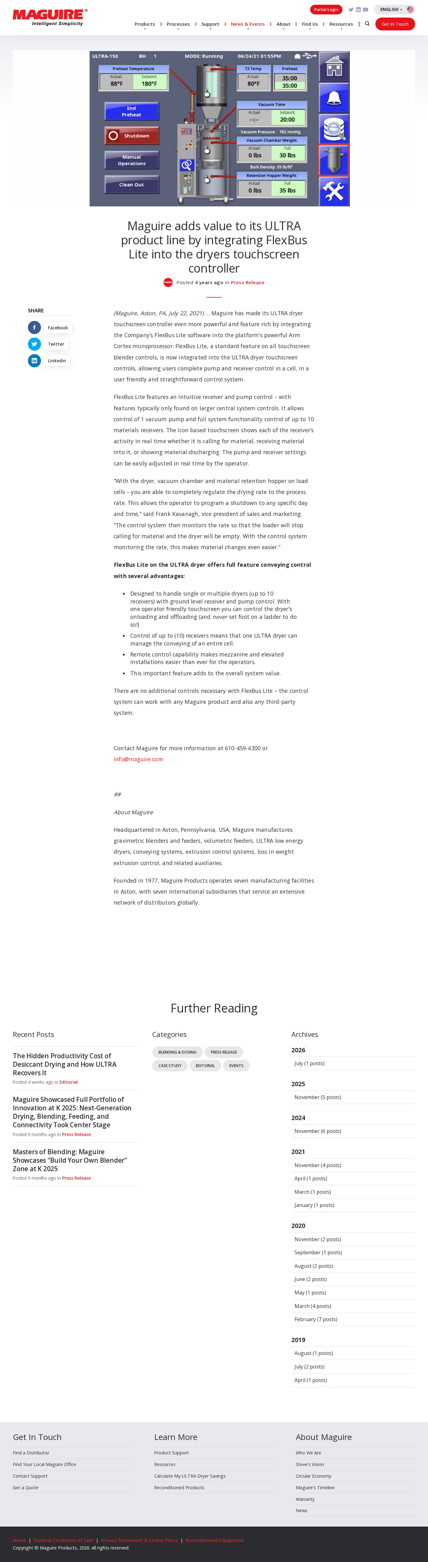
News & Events (248, 24)
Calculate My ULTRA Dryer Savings (190, 1476)
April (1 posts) (311, 1178)
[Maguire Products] (170, 282)
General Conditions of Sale (63, 1540)
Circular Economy (313, 1476)
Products (145, 24)
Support (210, 24)
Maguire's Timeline (315, 1487)
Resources (341, 24)
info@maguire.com (138, 759)
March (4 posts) (313, 1306)
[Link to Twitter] (351, 9)
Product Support (171, 1453)
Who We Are (308, 1453)
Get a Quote (26, 1487)
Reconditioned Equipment (214, 1540)
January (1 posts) (314, 1205)
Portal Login (326, 9)
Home (19, 1540)
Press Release (247, 282)
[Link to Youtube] (365, 9)
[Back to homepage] (50, 17)
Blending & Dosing (177, 1052)
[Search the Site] (367, 24)
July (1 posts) (310, 1063)
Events (236, 1065)
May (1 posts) (310, 1292)
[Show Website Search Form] (367, 23)
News (301, 1510)
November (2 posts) (318, 1239)
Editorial (69, 1082)
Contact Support (30, 1476)
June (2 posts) (311, 1279)
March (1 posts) (313, 1191)
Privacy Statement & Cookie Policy (139, 1540)
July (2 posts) (310, 1366)
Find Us (310, 24)
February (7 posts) (316, 1319)
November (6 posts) (318, 1131)
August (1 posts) (314, 1353)
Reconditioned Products (179, 1487)
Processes (178, 24)
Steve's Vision (310, 1464)
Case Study (170, 1065)
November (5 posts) (318, 1097)
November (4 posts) (318, 1165)
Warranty (305, 1499)
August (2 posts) (314, 1265)
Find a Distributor (31, 1453)
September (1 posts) (318, 1252)
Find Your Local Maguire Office (44, 1464)
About (283, 24)
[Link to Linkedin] (358, 9)
